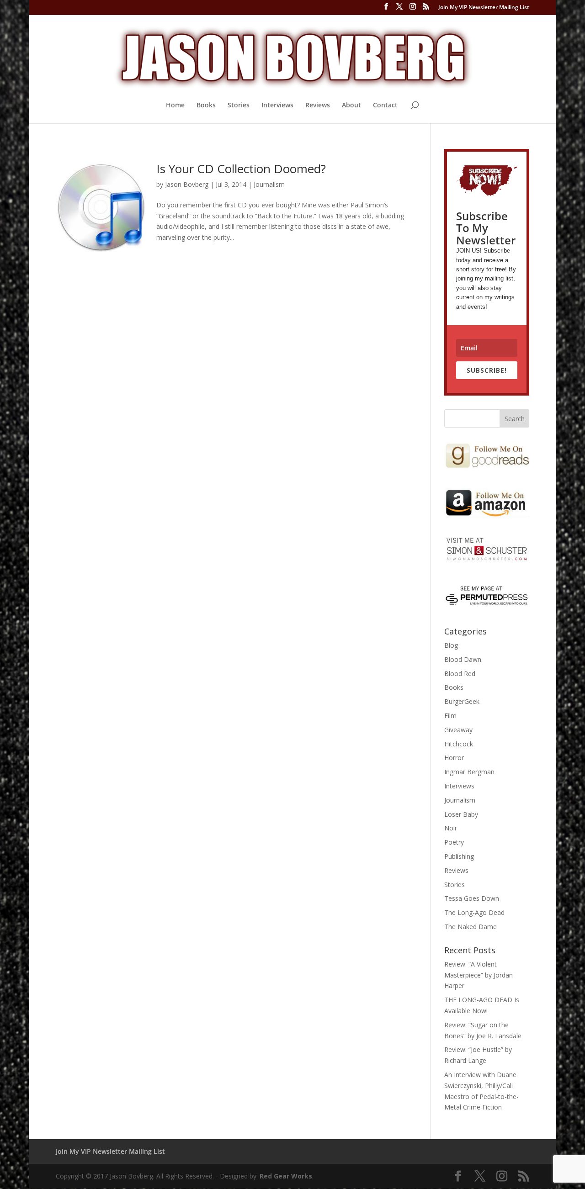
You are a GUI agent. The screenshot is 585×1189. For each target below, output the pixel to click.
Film (450, 715)
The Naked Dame (470, 926)
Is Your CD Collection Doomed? (241, 168)
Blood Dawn (462, 659)
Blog (451, 645)
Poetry (454, 842)
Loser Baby (461, 814)
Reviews (317, 105)
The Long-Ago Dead (474, 912)
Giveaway (458, 729)
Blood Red (459, 673)
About (351, 105)
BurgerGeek (461, 701)
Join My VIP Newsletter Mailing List (483, 8)
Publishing (459, 856)
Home (175, 105)
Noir (450, 828)
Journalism (269, 184)
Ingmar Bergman (469, 771)
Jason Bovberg (186, 184)
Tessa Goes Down (471, 898)
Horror (454, 757)
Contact (385, 105)
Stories (239, 105)
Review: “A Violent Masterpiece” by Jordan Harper (478, 975)
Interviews (277, 105)
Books (206, 105)
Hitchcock (458, 744)
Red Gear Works (286, 1176)
